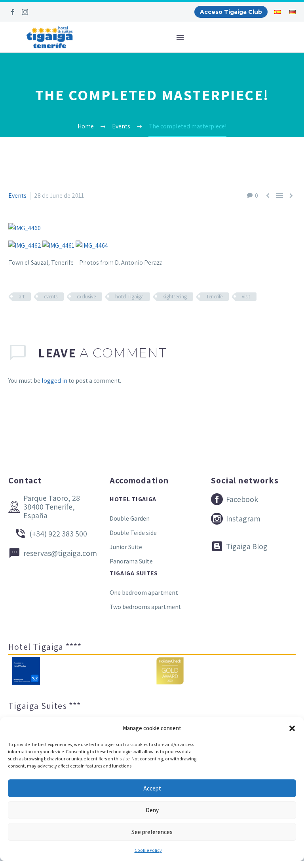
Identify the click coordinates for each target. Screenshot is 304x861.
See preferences (152, 832)
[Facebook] (13, 12)
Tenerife (214, 296)
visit (246, 296)
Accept (152, 788)
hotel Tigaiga (129, 296)
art (22, 296)
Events (17, 195)
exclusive (86, 296)
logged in (54, 380)
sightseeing (175, 296)
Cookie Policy (148, 850)
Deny (152, 810)
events (50, 296)
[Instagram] (25, 12)
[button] (292, 728)
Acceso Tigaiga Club (231, 11)
